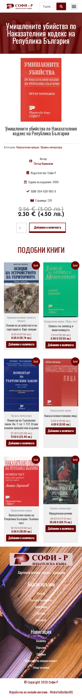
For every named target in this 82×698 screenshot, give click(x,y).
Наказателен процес (27, 147)
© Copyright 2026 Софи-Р (41, 682)
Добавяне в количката (47, 227)
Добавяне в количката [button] (21, 344)
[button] (74, 6)
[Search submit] (61, 6)
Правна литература (51, 147)
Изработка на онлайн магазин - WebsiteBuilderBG (41, 692)
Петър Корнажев (43, 163)
